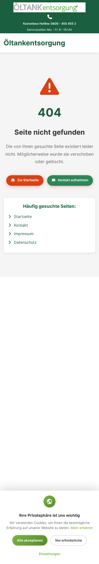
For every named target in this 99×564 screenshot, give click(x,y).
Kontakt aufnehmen (72, 180)
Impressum (23, 233)
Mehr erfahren (82, 528)
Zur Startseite (28, 180)
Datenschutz (25, 242)
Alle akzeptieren (30, 540)
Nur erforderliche (68, 540)
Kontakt (20, 225)
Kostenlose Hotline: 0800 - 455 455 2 (49, 23)
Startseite (22, 216)
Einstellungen (49, 554)
